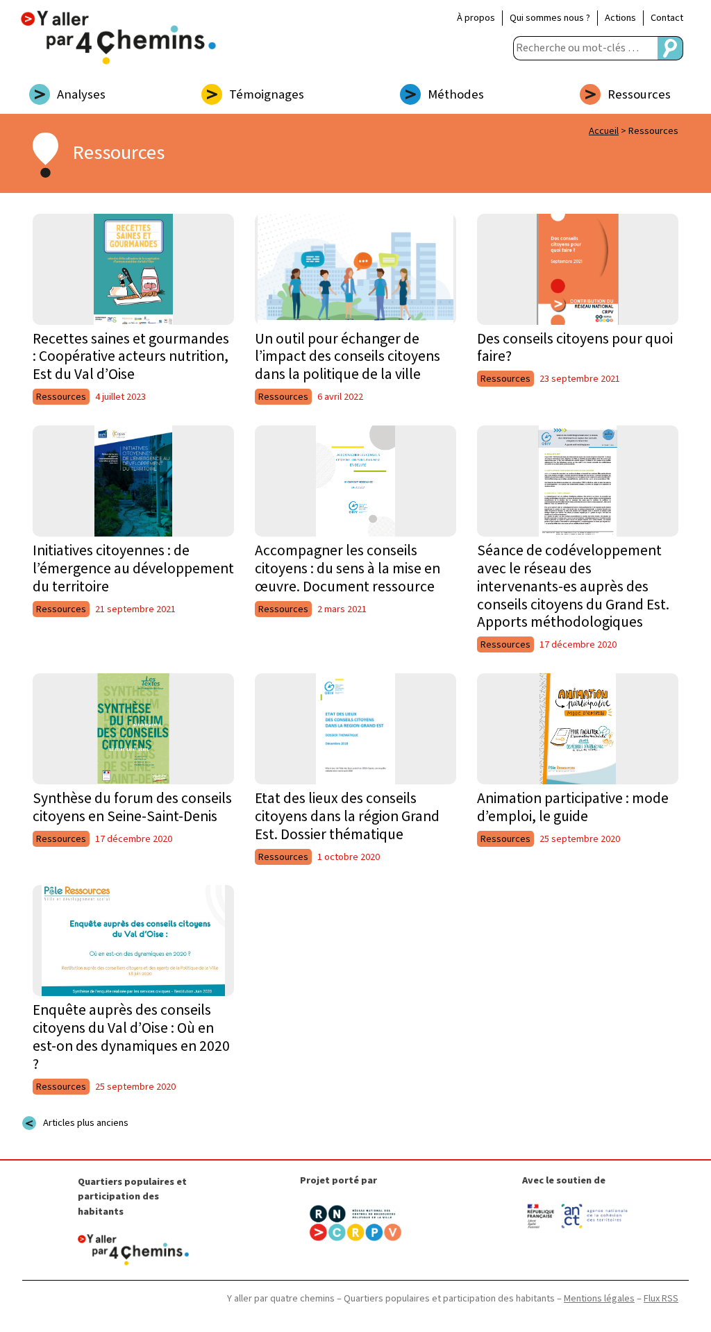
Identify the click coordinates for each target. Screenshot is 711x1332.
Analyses (81, 94)
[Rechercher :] (585, 48)
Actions (620, 17)
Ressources (639, 94)
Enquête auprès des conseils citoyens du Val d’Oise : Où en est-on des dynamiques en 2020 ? (131, 1037)
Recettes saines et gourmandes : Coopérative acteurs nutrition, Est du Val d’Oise (131, 357)
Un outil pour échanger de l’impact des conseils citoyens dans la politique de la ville (347, 357)
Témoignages (266, 94)
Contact (667, 17)
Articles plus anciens (85, 1122)
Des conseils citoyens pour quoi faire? (575, 348)
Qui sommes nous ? (550, 17)
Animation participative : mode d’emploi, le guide (573, 807)
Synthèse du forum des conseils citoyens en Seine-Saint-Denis (132, 807)
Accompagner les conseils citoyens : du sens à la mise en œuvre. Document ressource (347, 569)
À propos (476, 17)
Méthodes (456, 94)
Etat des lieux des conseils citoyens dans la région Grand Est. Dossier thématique (347, 816)
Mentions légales (599, 1298)
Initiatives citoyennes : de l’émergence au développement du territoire (133, 569)
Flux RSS (661, 1298)
